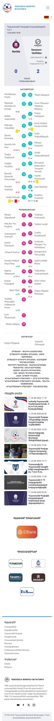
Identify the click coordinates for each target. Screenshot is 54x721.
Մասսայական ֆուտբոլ (13, 640)
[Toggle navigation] (48, 7)
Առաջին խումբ (10, 637)
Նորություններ (10, 627)
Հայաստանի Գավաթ (13, 633)
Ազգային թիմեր (11, 630)
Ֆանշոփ (8, 667)
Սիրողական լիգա (11, 653)
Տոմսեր (7, 664)
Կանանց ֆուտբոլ (11, 647)
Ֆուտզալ (8, 643)
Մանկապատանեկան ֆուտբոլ (16, 650)
